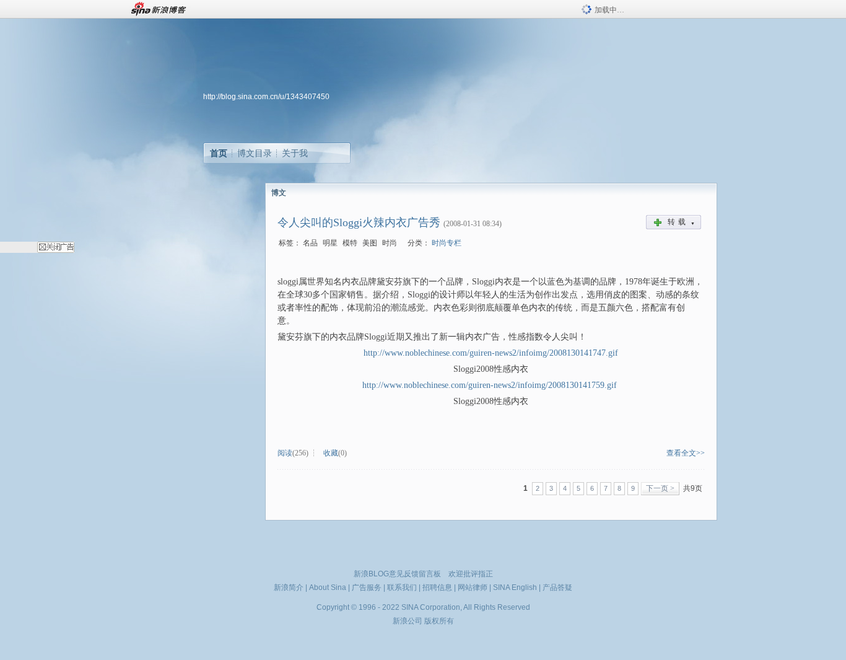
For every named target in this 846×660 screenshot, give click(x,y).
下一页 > (660, 488)
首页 (218, 153)
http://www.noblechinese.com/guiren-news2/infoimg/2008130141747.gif (491, 353)
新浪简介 (288, 587)
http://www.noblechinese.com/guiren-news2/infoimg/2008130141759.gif (489, 385)
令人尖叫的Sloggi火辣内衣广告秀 (358, 222)
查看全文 (681, 453)
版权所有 (439, 621)
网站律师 (472, 587)
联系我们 (402, 587)
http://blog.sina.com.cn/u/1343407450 (266, 96)
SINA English (515, 587)
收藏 (330, 453)
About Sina (327, 587)
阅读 (284, 453)
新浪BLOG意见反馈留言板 (397, 574)
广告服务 (367, 587)
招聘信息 (437, 587)
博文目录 (254, 153)
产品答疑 (557, 587)
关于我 (295, 153)
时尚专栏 (446, 243)
